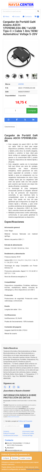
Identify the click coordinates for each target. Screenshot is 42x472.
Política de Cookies (33, 469)
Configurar (6, 458)
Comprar (32, 110)
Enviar (27, 426)
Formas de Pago (27, 435)
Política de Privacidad (13, 416)
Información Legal (28, 431)
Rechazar (15, 458)
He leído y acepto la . (18, 421)
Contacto (28, 16)
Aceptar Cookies (25, 458)
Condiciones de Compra (10, 435)
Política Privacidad (9, 433)
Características (10, 127)
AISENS (21, 84)
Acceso (17, 16)
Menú (7, 16)
